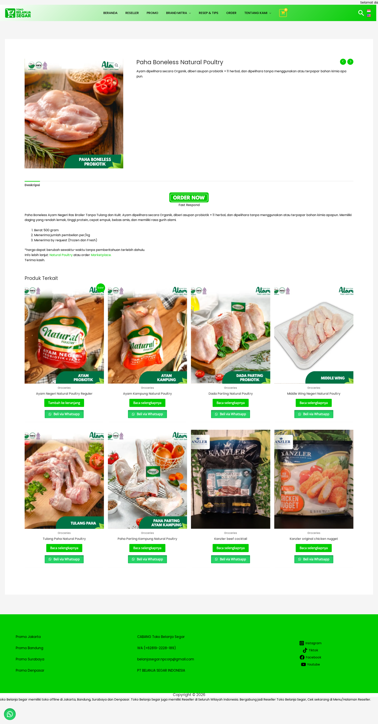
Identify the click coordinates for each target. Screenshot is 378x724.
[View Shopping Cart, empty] (283, 13)
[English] (369, 15)
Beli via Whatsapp (66, 414)
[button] (189, 13)
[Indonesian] (369, 10)
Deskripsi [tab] (32, 185)
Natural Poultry (61, 255)
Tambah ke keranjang (64, 403)
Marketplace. (101, 255)
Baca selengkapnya (147, 403)
